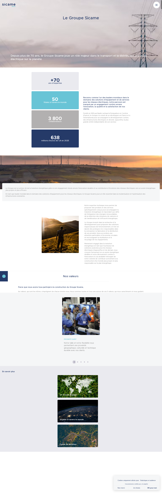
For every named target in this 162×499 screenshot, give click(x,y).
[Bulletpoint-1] (77, 362)
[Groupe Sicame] (8, 5)
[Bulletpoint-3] (84, 362)
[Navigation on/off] (156, 5)
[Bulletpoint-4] (88, 362)
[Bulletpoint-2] (81, 362)
